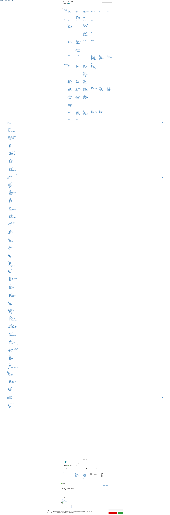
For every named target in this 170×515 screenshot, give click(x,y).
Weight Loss (93, 85)
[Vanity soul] (85, 3)
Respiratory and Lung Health (70, 108)
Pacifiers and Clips (86, 69)
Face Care (76, 20)
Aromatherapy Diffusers (85, 92)
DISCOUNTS (65, 9)
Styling (84, 82)
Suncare (84, 12)
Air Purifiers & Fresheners (85, 96)
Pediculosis (77, 38)
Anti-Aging (84, 23)
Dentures (100, 89)
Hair (100, 11)
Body (108, 11)
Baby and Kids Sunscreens (77, 112)
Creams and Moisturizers (77, 31)
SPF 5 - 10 (69, 111)
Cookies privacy (84, 481)
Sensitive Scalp (77, 43)
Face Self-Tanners (94, 112)
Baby (68, 66)
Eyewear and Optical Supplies (109, 91)
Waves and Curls (77, 39)
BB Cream (92, 61)
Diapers (69, 65)
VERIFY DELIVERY (105, 485)
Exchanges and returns (84, 475)
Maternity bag (77, 69)
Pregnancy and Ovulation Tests (77, 97)
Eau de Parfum (77, 17)
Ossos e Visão (70, 102)
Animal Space (65, 115)
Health (108, 85)
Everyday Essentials (76, 53)
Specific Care (77, 24)
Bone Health (69, 86)
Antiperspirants (85, 35)
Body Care (84, 29)
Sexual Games (77, 88)
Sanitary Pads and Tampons (70, 30)
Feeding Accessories (85, 68)
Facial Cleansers (70, 27)
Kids (92, 65)
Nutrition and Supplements (69, 13)
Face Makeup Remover (69, 23)
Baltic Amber (85, 86)
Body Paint (76, 92)
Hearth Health (69, 103)
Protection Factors (70, 110)
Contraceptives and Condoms (77, 94)
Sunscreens (77, 110)
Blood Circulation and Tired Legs (85, 91)
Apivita (84, 16)
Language (65, 465)
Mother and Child (66, 64)
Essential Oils (85, 93)
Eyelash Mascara (101, 60)
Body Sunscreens (77, 113)
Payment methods (84, 479)
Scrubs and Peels (70, 26)
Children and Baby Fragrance (70, 15)
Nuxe (84, 17)
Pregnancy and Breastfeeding (70, 88)
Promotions (65, 10)
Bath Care (92, 70)
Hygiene (69, 31)
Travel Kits (69, 11)
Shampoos (69, 41)
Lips (92, 20)
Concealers (85, 55)
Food (92, 86)
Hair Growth (69, 95)
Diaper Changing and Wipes (85, 75)
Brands (84, 14)
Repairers (92, 32)
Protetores (100, 112)
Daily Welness (85, 89)
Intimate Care (69, 29)
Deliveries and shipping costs (85, 472)
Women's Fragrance (76, 15)
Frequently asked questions (84, 477)
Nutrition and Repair (77, 48)
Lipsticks (108, 56)
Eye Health (69, 89)
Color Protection (85, 40)
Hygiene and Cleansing (69, 21)
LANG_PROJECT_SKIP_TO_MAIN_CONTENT (6, 0)
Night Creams (77, 21)
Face (76, 12)
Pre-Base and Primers (93, 60)
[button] (107, 2)
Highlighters (69, 55)
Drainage (92, 87)
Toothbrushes (101, 90)
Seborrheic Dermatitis (77, 45)
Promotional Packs (86, 11)
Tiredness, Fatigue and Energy (70, 100)
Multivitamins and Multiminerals (70, 101)
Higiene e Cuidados (69, 117)
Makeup (65, 54)
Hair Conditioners (70, 42)
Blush (92, 62)
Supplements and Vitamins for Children (70, 91)
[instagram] (62, 472)
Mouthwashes (101, 86)
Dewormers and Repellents (70, 119)
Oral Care (84, 77)
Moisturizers (77, 22)
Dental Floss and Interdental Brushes (101, 92)
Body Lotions (77, 82)
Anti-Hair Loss (85, 83)
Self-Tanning (93, 110)
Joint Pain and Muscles (69, 94)
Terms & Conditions (76, 473)
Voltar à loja (85, 459)
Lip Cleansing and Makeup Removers (94, 21)
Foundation (93, 57)
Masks (76, 23)
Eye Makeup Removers (85, 21)
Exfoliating (84, 34)
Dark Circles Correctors (101, 57)
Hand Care (92, 29)
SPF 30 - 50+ (69, 112)
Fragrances (93, 11)
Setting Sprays (93, 56)
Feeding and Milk (85, 76)
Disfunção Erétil (77, 91)
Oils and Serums (93, 38)
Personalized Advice (77, 478)
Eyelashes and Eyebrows (85, 25)
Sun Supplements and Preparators (85, 114)
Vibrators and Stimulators (77, 99)
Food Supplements (70, 85)
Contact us (76, 474)
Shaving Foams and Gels (70, 82)
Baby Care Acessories (85, 73)
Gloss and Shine (109, 57)
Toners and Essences (69, 25)
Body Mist (76, 16)
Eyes (100, 55)
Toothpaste (101, 87)
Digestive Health (70, 104)
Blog (76, 476)
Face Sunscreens (77, 114)
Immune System (70, 105)
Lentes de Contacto (108, 92)
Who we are (77, 471)
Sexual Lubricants (77, 95)
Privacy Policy (77, 475)
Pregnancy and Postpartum (77, 66)
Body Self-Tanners (94, 111)
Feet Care (76, 29)
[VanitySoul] (88, 462)
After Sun (84, 112)
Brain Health (69, 98)
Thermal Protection (92, 40)
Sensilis (84, 15)
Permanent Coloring (85, 39)
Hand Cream (77, 81)
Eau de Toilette (77, 18)
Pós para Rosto (77, 55)
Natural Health (85, 85)
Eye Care (84, 20)
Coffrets (76, 11)
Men (64, 79)
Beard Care (69, 80)
